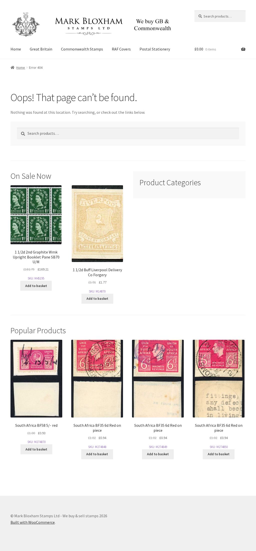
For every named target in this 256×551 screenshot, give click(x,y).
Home (15, 49)
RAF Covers (121, 49)
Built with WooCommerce (32, 522)
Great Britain (41, 49)
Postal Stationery (155, 49)
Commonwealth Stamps (82, 49)
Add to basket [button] (36, 286)
